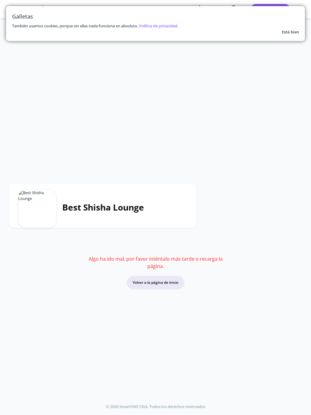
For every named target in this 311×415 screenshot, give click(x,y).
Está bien (290, 32)
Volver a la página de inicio (155, 282)
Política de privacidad (158, 26)
